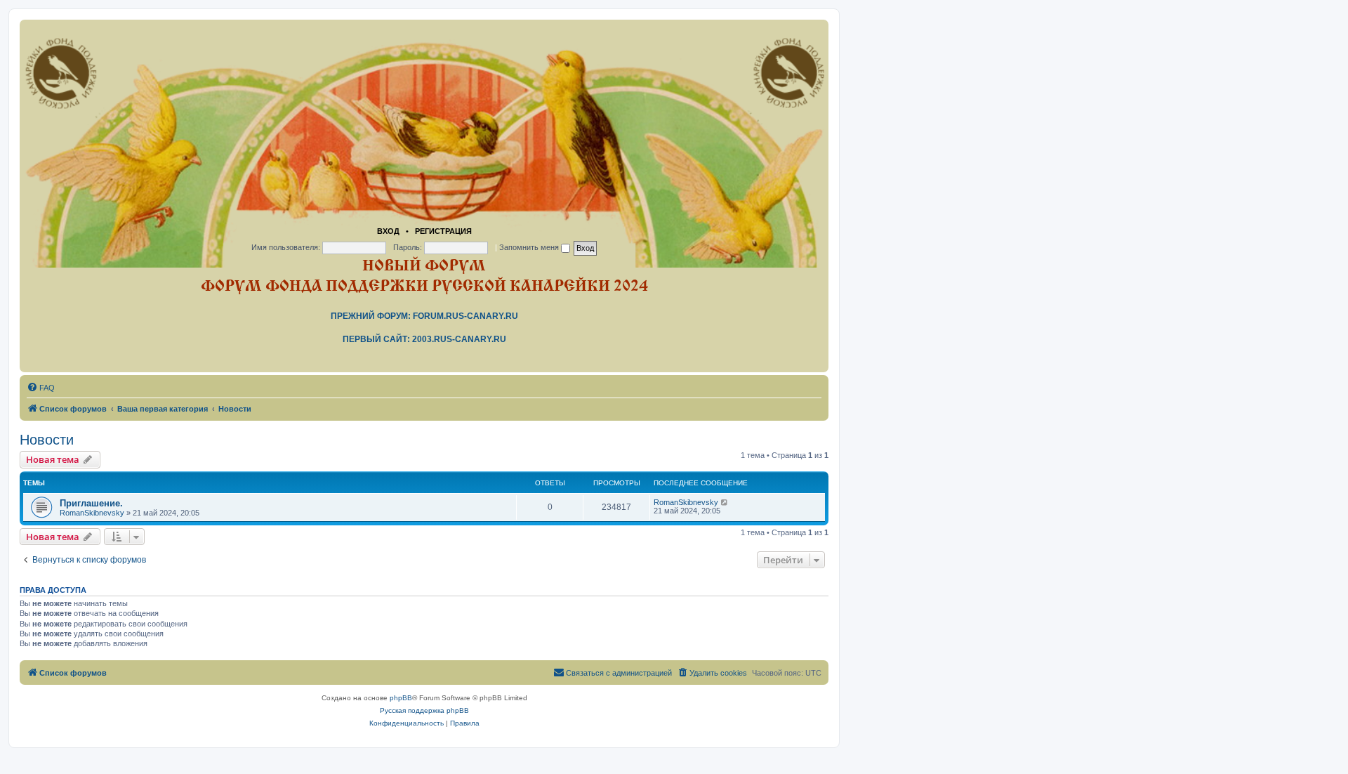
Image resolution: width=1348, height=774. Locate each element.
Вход (388, 231)
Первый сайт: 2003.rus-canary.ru (424, 339)
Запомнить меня (530, 247)
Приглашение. (91, 503)
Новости (47, 439)
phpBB (401, 698)
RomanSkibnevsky (92, 513)
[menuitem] (41, 387)
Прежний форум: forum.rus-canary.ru (424, 316)
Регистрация (443, 231)
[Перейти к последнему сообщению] (724, 502)
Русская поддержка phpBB (424, 710)
